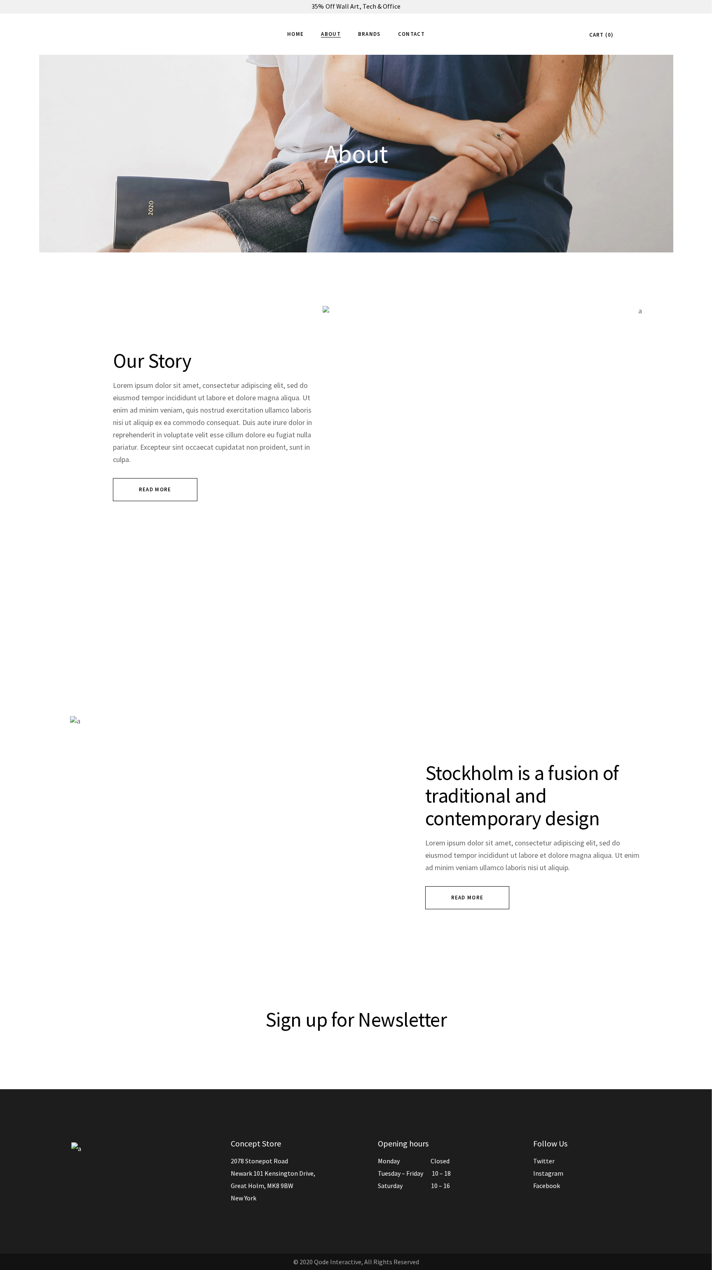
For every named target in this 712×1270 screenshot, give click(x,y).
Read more (155, 489)
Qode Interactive (337, 1262)
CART (600, 34)
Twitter (544, 1161)
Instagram (548, 1173)
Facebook (546, 1185)
